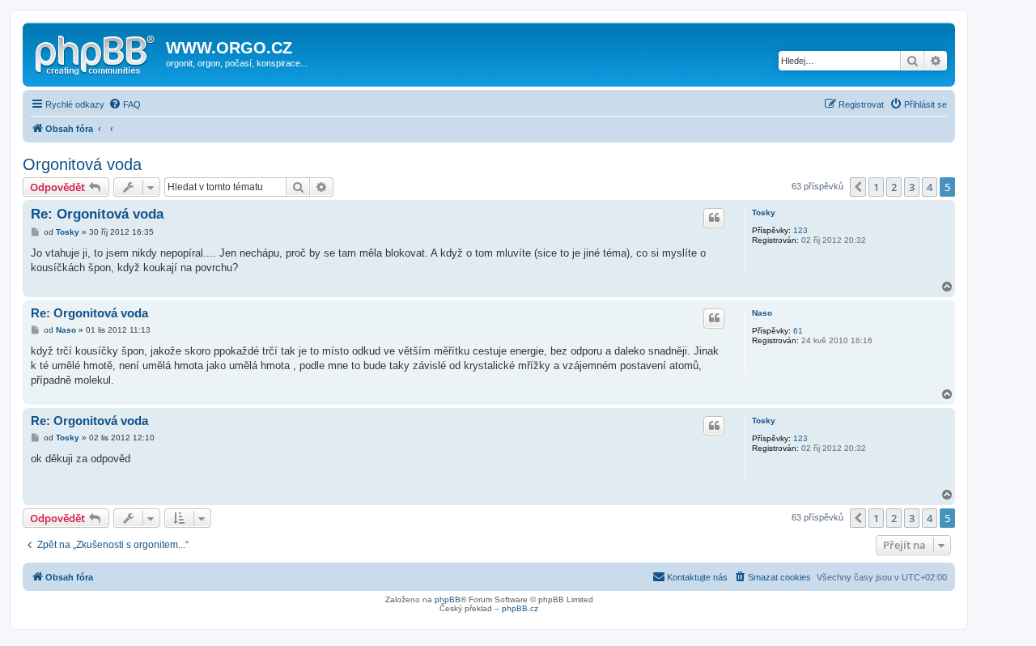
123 (800, 230)
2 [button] (894, 187)
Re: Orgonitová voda (97, 214)
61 (798, 330)
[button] (858, 187)
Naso (762, 312)
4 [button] (929, 187)
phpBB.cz (520, 608)
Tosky (763, 212)
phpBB (448, 599)
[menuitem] (124, 104)
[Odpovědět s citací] (713, 217)
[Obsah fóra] (96, 53)
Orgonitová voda (82, 164)
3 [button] (912, 187)
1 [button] (876, 187)
